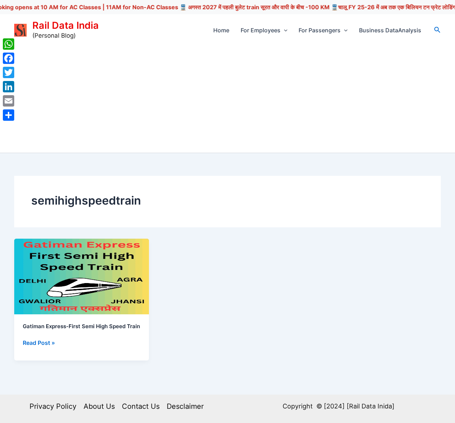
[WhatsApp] (8, 44)
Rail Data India (65, 25)
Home (221, 30)
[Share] (8, 115)
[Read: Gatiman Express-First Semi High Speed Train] (81, 276)
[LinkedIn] (8, 87)
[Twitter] (8, 72)
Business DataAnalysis (390, 30)
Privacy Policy (53, 406)
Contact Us (141, 406)
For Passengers (320, 30)
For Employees (260, 30)
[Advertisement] (227, 99)
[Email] (8, 101)
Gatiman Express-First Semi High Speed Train (81, 326)
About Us (99, 406)
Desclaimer (185, 406)
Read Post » (39, 343)
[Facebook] (8, 58)
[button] (284, 30)
